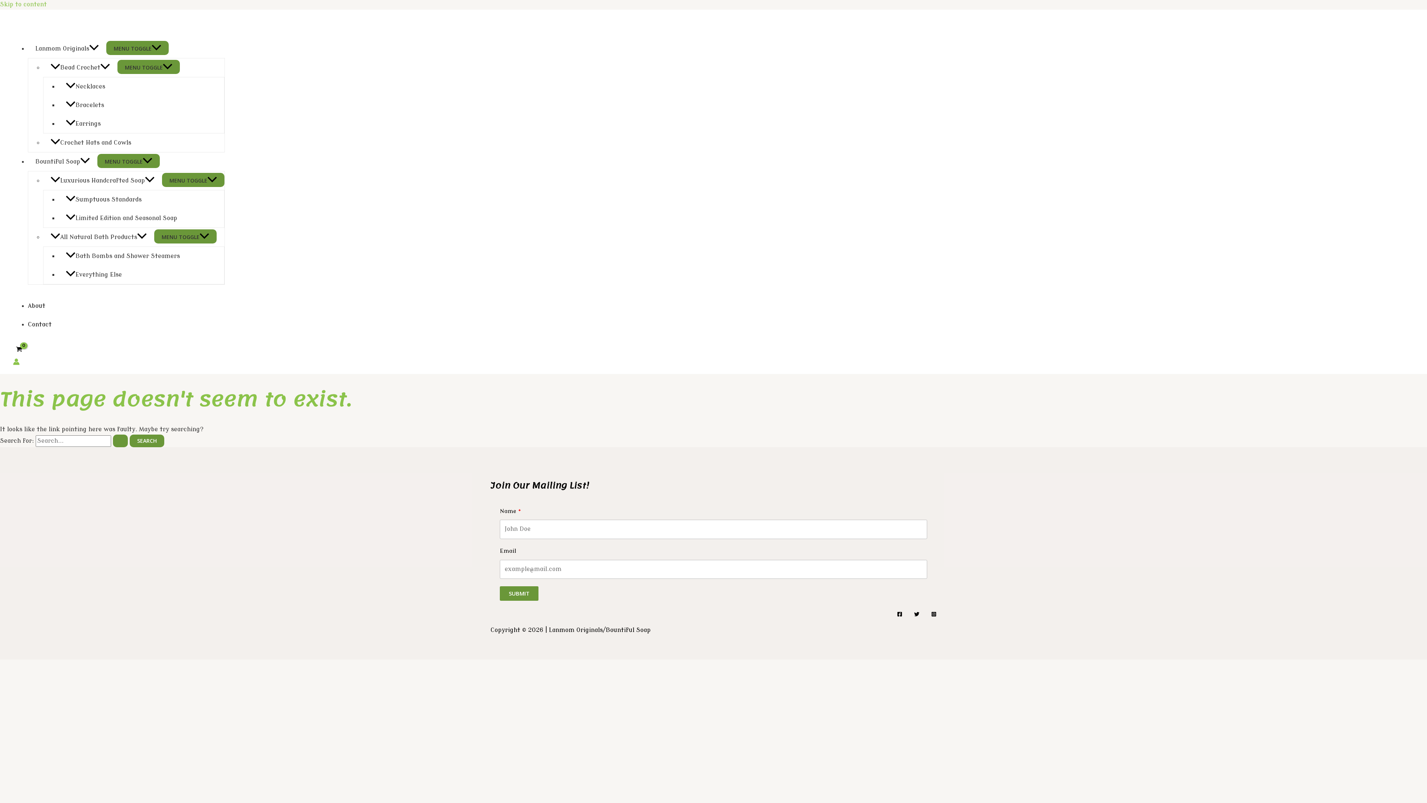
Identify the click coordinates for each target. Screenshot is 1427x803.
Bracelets (89, 105)
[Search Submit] (120, 441)
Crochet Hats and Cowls (95, 142)
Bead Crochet (80, 67)
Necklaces (90, 86)
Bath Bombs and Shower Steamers (127, 256)
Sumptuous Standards (108, 199)
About (36, 306)
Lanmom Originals (62, 48)
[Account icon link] (16, 363)
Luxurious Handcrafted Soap (102, 180)
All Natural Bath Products (98, 237)
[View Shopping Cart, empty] (19, 349)
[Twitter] (916, 615)
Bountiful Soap (57, 161)
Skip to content (23, 4)
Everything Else (98, 274)
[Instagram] (933, 615)
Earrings (88, 123)
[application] (94, 48)
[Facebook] (899, 615)
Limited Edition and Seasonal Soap (126, 218)
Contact (40, 324)
